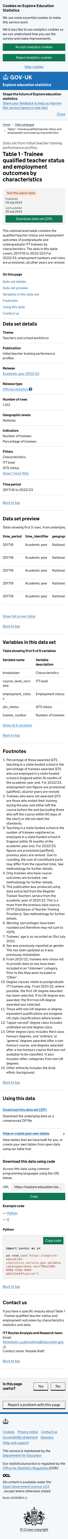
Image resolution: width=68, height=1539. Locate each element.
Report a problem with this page (34, 1404)
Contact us (11, 313)
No (60, 1386)
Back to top (11, 503)
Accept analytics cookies (34, 47)
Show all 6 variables (17, 725)
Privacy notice (27, 1432)
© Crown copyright (34, 1529)
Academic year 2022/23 (21, 374)
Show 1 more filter (16, 473)
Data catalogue (24, 124)
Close (61, 114)
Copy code (53, 1240)
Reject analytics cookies (34, 57)
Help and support (16, 1443)
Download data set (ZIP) (34, 219)
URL (6, 1187)
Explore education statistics (27, 85)
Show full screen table (19, 616)
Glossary (46, 1437)
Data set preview (15, 288)
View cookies (34, 67)
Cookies (9, 1432)
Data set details (14, 282)
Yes (43, 1386)
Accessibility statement (20, 1437)
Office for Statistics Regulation (26, 1468)
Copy (34, 1196)
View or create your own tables (26, 1133)
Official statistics (17, 389)
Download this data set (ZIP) (25, 1110)
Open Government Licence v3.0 (26, 1486)
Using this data (14, 307)
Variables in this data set (21, 294)
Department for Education (22, 1455)
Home (6, 124)
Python (12, 1213)
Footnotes (10, 301)
